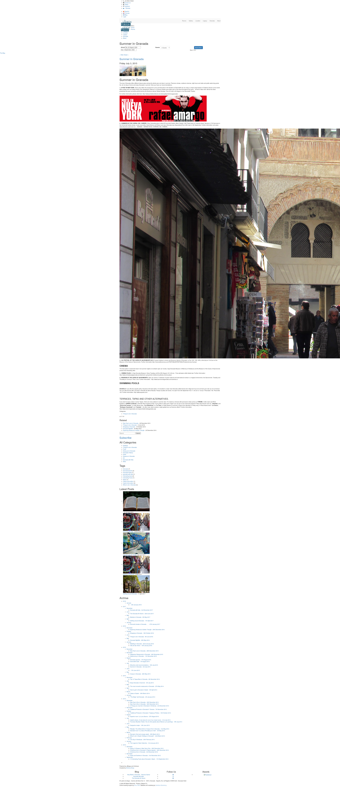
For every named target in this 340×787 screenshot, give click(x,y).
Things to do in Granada (130, 414)
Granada (212, 21)
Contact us (127, 3)
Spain (124, 479)
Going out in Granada (129, 451)
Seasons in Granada (129, 456)
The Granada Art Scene (138, 778)
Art (124, 458)
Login (124, 17)
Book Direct (198, 48)
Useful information (128, 481)
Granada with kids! (138, 776)
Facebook (127, 6)
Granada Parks (127, 472)
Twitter (126, 4)
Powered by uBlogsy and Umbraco (129, 766)
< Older (122, 55)
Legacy (205, 21)
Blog (125, 15)
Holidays (125, 445)
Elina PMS (137, 785)
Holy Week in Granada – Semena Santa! (138, 774)
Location (198, 21)
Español (126, 11)
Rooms (184, 21)
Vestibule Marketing (161, 785)
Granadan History (128, 453)
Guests (157, 47)
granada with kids (128, 474)
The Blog (2, 53)
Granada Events (127, 471)
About (219, 21)
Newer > (126, 55)
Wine (124, 461)
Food (124, 449)
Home (132, 27)
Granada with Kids (128, 460)
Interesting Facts (127, 478)
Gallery (191, 21)
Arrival (123, 47)
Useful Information (128, 483)
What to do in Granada (129, 485)
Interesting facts (127, 476)
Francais (126, 13)
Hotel (124, 454)
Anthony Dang (130, 768)
